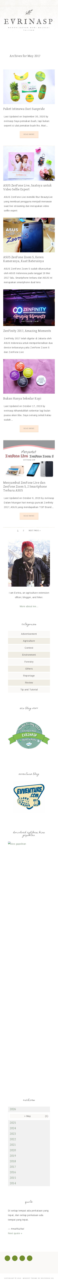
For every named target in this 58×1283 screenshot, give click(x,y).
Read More (29, 134)
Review (29, 682)
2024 (13, 1128)
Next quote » (15, 1233)
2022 (13, 1139)
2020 (13, 1150)
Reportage (29, 675)
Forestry (29, 661)
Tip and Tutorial (29, 689)
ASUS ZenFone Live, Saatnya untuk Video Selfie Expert (27, 187)
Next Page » (35, 530)
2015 (13, 1178)
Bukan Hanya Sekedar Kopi (22, 398)
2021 (13, 1145)
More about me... (29, 606)
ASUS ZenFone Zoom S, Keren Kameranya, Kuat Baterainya (23, 259)
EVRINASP (29, 22)
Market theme (30, 1278)
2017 (13, 1167)
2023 (13, 1134)
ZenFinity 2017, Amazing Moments (27, 331)
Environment (29, 654)
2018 (13, 1161)
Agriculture (29, 641)
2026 (13, 1109)
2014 (13, 1183)
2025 (13, 1123)
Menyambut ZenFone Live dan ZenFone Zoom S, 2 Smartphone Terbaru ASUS (25, 486)
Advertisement (29, 634)
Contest (29, 648)
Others (29, 668)
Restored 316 (47, 1278)
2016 (13, 1172)
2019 (13, 1156)
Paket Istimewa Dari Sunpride (24, 109)
